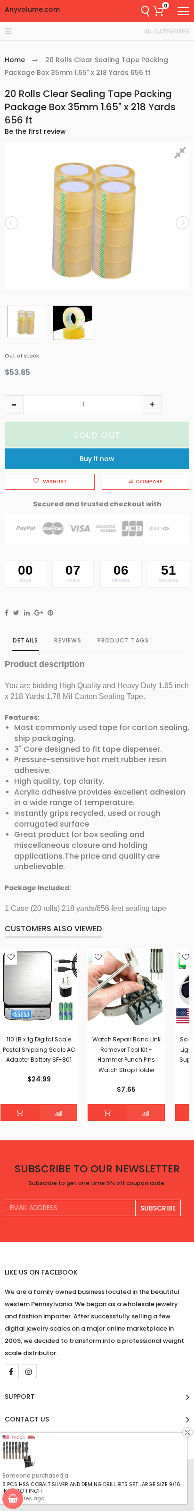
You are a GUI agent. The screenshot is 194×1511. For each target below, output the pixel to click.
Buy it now (97, 458)
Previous (12, 222)
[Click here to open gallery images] (181, 154)
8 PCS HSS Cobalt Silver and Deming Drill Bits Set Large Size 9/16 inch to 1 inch (91, 1487)
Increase (152, 404)
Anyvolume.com (32, 9)
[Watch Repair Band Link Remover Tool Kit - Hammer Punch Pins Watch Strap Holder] (126, 986)
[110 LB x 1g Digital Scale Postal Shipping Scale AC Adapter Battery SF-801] (38, 986)
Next (181, 222)
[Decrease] (14, 404)
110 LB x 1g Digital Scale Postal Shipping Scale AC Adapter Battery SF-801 (39, 1049)
